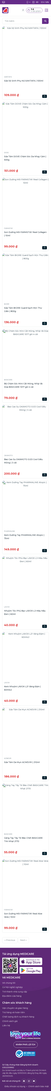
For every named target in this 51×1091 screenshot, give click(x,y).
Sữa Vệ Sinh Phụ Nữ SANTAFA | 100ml (23, 80)
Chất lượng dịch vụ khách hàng (18, 1016)
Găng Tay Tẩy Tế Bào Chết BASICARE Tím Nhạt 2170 (23, 839)
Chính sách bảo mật (38, 1086)
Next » (23, 940)
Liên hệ (6, 1025)
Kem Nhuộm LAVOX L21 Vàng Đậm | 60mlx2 (22, 688)
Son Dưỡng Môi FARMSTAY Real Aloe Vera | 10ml (23, 915)
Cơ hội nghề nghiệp (12, 987)
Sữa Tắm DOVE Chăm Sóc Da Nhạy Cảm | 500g (25, 158)
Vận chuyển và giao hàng (15, 1008)
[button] (34, 10)
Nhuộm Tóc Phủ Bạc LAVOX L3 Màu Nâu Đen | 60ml (24, 612)
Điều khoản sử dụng (15, 1086)
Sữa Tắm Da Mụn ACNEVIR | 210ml (22, 762)
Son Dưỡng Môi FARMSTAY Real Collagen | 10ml (25, 234)
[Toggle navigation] (46, 10)
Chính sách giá (9, 1021)
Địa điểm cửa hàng (11, 996)
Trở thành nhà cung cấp (14, 991)
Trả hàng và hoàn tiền (13, 1012)
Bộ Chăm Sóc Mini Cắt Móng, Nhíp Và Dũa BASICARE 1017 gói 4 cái (23, 385)
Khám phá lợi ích (25, 1044)
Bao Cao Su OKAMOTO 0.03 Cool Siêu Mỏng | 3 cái (23, 461)
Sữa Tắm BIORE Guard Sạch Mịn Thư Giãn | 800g (23, 309)
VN (47, 2)
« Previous (10, 940)
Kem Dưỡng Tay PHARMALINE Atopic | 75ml (24, 537)
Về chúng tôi (8, 983)
